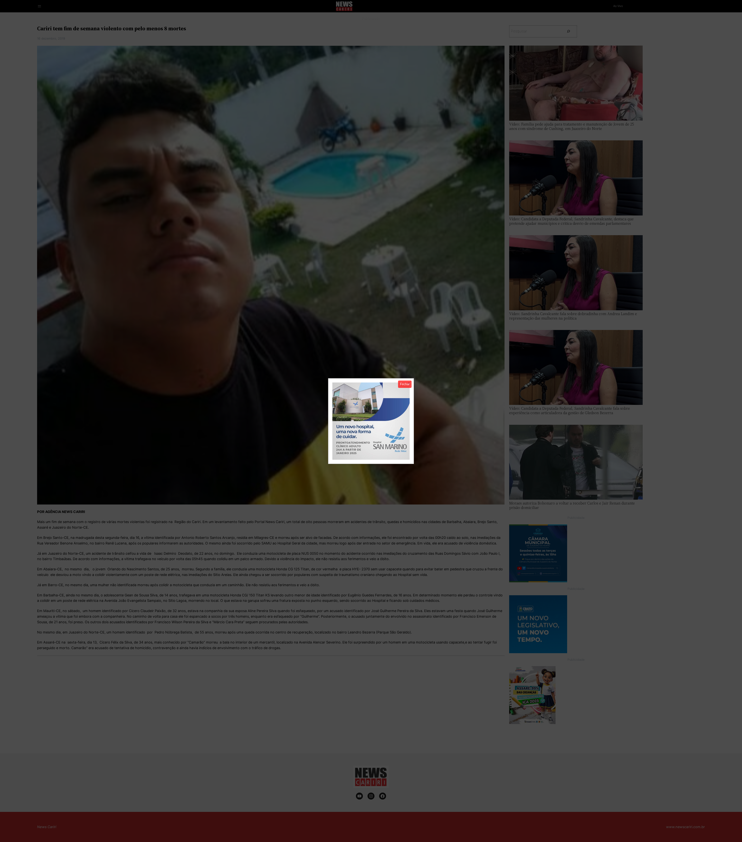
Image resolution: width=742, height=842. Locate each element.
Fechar (405, 384)
